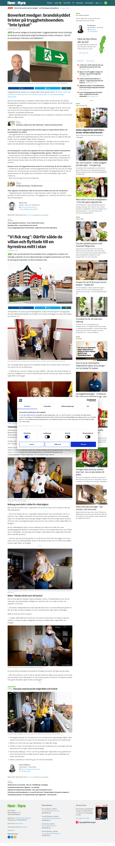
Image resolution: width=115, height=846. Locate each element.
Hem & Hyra (19, 823)
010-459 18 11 (94, 31)
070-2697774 (34, 209)
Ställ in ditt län (83, 53)
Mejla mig (93, 29)
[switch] (47, 436)
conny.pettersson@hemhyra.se (51, 818)
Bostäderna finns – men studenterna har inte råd (22, 225)
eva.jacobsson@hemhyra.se (50, 811)
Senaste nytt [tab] (90, 61)
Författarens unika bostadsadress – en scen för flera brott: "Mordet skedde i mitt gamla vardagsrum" (39, 792)
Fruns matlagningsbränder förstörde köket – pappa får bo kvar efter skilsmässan (32, 228)
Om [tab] (88, 406)
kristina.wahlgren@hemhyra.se (30, 769)
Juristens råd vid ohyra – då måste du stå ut (29, 186)
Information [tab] (47, 406)
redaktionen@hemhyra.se (23, 818)
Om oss (97, 844)
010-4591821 (25, 209)
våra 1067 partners (29, 415)
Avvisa (32, 444)
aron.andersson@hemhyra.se (51, 833)
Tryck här (29, 215)
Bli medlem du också (82, 818)
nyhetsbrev (24, 827)
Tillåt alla (83, 444)
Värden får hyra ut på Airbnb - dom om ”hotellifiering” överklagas (28, 785)
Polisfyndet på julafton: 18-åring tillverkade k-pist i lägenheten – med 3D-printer (32, 794)
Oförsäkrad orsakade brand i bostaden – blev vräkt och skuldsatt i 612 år (30, 790)
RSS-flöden (11, 830)
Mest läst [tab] (80, 61)
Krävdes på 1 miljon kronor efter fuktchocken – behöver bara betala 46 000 (39, 125)
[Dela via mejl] (66, 88)
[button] (57, 3)
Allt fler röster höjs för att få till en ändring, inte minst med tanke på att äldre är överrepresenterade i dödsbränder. (39, 94)
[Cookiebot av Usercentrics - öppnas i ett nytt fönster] (88, 400)
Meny (97, 3)
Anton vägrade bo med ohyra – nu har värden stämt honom (26, 223)
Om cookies (104, 844)
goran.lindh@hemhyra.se (29, 207)
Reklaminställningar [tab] (67, 406)
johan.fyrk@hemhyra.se (49, 826)
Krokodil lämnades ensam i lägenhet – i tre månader (23, 787)
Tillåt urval (57, 444)
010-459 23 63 (25, 771)
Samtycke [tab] (27, 406)
